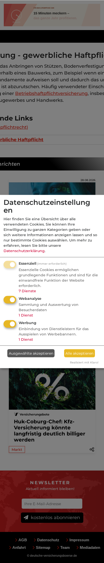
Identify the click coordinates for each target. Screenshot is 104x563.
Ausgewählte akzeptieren (31, 353)
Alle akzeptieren (79, 353)
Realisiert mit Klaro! (84, 362)
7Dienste (27, 291)
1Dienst (26, 315)
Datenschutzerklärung (24, 251)
